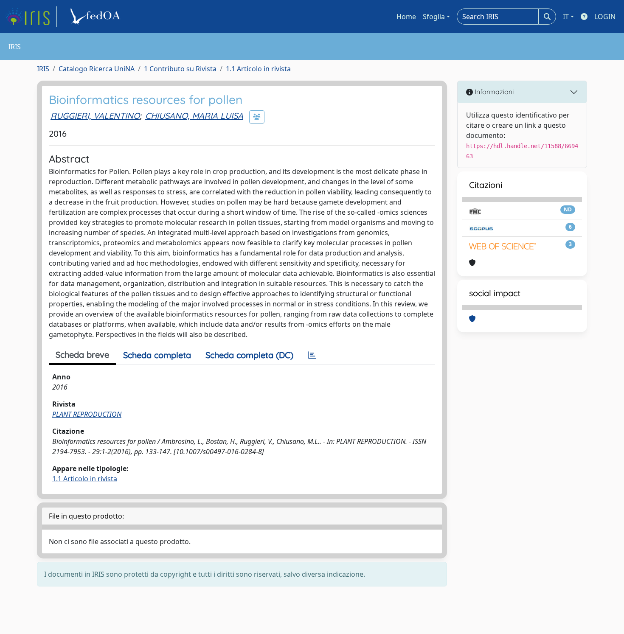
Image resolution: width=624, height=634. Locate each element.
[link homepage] (31, 16)
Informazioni (493, 91)
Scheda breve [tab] (82, 354)
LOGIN (605, 16)
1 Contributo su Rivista (180, 68)
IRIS (43, 68)
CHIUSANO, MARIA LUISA (194, 115)
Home (406, 16)
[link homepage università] (97, 16)
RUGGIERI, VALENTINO (95, 115)
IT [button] (566, 16)
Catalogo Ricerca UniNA (97, 68)
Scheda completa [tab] (157, 355)
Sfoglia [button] (434, 16)
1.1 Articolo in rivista (258, 68)
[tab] (312, 355)
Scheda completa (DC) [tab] (249, 355)
